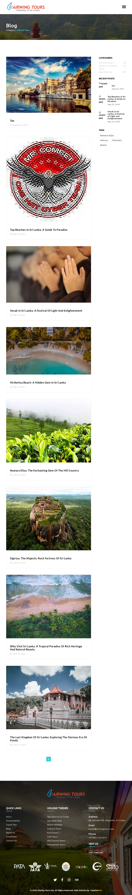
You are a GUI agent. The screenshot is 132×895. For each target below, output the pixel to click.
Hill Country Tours (56, 840)
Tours (9, 816)
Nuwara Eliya (107, 135)
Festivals (117, 140)
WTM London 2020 (96, 852)
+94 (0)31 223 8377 (98, 837)
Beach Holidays (55, 824)
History (104, 140)
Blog (8, 828)
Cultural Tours (54, 828)
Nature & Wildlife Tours (112, 67)
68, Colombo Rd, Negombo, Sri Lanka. (107, 820)
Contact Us (11, 840)
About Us (10, 832)
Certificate (11, 836)
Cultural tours (112, 62)
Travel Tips (11, 824)
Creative (96, 890)
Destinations (112, 72)
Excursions (52, 832)
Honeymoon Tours (56, 844)
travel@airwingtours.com (101, 829)
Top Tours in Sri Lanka (58, 816)
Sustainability (13, 820)
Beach (103, 145)
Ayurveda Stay (54, 820)
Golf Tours (52, 836)
